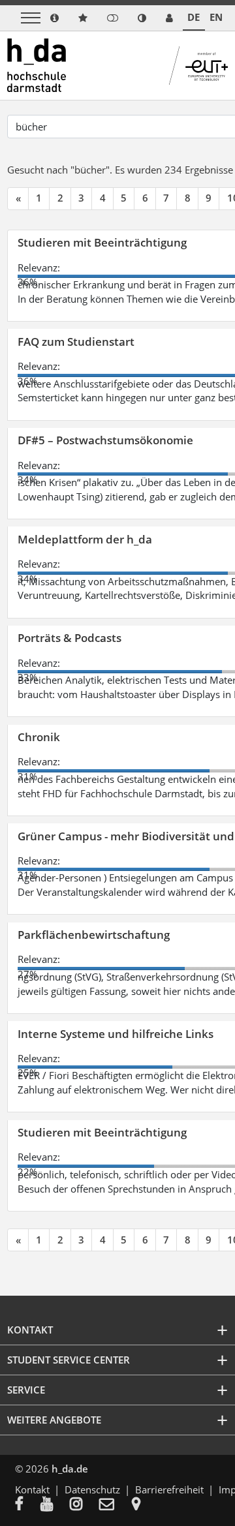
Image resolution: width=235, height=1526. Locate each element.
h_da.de (70, 1468)
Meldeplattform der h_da (85, 539)
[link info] (54, 18)
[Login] (112, 18)
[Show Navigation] (30, 18)
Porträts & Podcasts (69, 637)
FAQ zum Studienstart (76, 341)
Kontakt (32, 1489)
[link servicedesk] (169, 18)
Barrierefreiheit (169, 1489)
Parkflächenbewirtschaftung (94, 934)
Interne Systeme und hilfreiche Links (115, 1033)
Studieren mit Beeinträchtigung (102, 242)
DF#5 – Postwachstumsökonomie (105, 440)
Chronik (39, 736)
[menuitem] (27, 1505)
